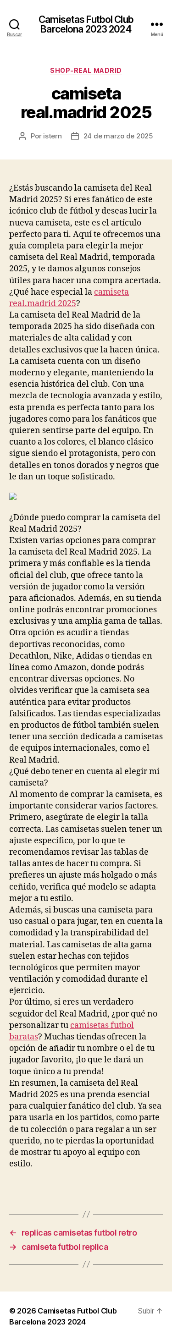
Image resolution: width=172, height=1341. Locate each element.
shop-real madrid (86, 70)
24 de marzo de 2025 (118, 136)
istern (52, 136)
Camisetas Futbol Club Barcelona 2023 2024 (86, 24)
